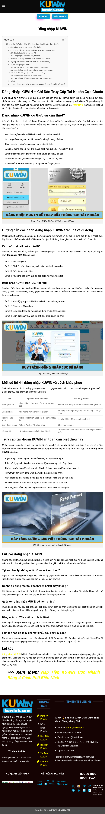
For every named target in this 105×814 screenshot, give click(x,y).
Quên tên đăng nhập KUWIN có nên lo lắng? (29, 73)
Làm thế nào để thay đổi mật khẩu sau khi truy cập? (33, 78)
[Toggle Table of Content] (62, 40)
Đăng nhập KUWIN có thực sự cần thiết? (25, 47)
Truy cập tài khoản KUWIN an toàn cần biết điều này (30, 62)
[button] (3, 6)
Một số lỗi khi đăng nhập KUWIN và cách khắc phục (30, 59)
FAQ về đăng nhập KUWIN (20, 65)
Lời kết (12, 81)
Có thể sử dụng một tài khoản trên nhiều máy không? (33, 70)
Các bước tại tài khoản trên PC (25, 53)
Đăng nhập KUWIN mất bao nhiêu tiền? (28, 76)
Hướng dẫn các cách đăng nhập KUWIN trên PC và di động (32, 50)
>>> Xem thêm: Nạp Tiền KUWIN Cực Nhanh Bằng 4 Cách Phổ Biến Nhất (37, 84)
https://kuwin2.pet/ (75, 727)
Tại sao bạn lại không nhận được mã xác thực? (31, 67)
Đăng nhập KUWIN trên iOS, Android (27, 56)
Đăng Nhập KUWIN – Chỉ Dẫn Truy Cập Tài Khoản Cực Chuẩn (32, 44)
